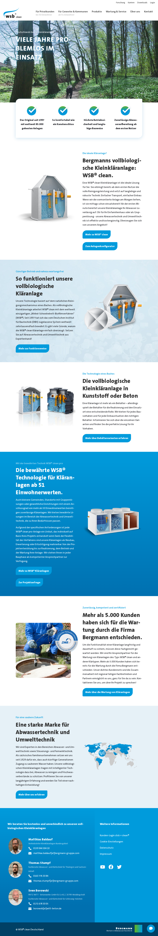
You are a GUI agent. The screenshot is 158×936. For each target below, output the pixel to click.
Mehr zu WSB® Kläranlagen (34, 570)
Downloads (142, 3)
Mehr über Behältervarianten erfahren (106, 438)
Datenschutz (107, 847)
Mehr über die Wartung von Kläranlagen (107, 692)
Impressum (106, 854)
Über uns (135, 11)
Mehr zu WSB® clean (96, 234)
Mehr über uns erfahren (32, 794)
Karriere (131, 3)
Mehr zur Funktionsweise (32, 348)
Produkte (97, 11)
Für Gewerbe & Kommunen (73, 13)
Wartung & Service (116, 11)
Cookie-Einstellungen (111, 841)
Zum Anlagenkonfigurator (100, 246)
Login (152, 3)
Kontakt (148, 11)
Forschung (120, 3)
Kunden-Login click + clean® (114, 835)
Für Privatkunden (45, 13)
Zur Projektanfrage (29, 582)
